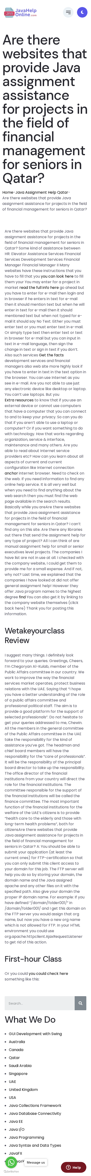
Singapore (18, 1073)
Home (7, 192)
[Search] (80, 1003)
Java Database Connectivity (35, 1113)
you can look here (57, 276)
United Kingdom (23, 1089)
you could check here (48, 973)
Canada (16, 1049)
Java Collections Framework (35, 1105)
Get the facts (51, 355)
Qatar (14, 1057)
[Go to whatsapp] (11, 1162)
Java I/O (16, 1129)
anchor (11, 473)
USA (12, 1097)
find (22, 597)
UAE (12, 1081)
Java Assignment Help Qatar (41, 192)
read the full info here (39, 287)
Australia (17, 1041)
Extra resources (19, 400)
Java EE (16, 1121)
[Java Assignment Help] (20, 12)
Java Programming (26, 1137)
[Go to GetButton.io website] (11, 1171)
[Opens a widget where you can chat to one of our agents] (73, 1168)
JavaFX (15, 1153)
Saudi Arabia (20, 1065)
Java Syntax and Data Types (35, 1145)
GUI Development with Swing (35, 1034)
